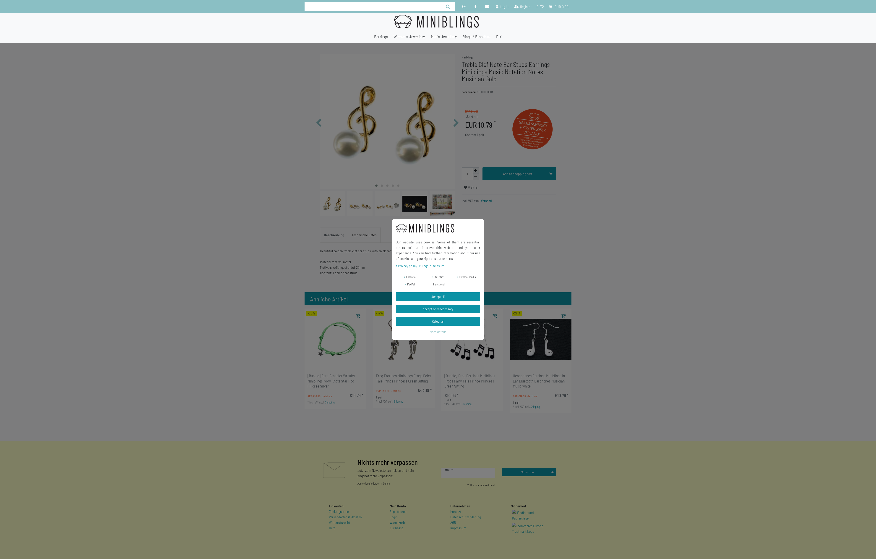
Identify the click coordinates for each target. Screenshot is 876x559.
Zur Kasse (396, 528)
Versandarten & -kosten (345, 517)
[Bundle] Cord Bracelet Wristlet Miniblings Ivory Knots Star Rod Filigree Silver (331, 381)
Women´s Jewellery (409, 36)
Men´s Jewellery (444, 36)
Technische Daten (364, 235)
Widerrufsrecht (339, 522)
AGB (453, 522)
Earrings (381, 36)
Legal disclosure (433, 266)
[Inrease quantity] (476, 170)
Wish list (472, 187)
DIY (499, 36)
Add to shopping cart (517, 173)
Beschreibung (334, 235)
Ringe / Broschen (476, 36)
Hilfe (332, 528)
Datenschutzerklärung (465, 517)
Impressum (458, 528)
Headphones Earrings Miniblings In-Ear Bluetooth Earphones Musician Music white (539, 381)
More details (438, 332)
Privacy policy (408, 266)
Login (394, 517)
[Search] (448, 6)
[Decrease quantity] (476, 177)
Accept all (438, 296)
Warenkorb (397, 522)
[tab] (334, 235)
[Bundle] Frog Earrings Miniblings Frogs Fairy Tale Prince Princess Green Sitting (469, 381)
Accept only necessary (438, 309)
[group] (335, 339)
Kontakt (455, 511)
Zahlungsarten (339, 511)
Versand (486, 201)
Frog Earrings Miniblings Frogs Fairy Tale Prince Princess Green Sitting (403, 378)
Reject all (438, 321)
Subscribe (527, 472)
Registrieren (398, 511)
